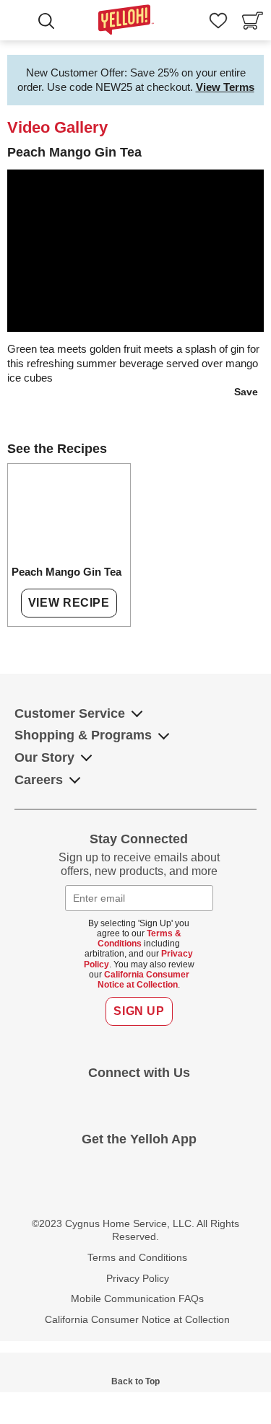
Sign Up (138, 1011)
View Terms (225, 87)
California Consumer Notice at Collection (143, 980)
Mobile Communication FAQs (137, 1298)
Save (246, 391)
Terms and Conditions (137, 1257)
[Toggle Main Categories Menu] (21, 22)
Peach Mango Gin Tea (66, 572)
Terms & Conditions (139, 938)
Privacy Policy (137, 1278)
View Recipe (69, 603)
